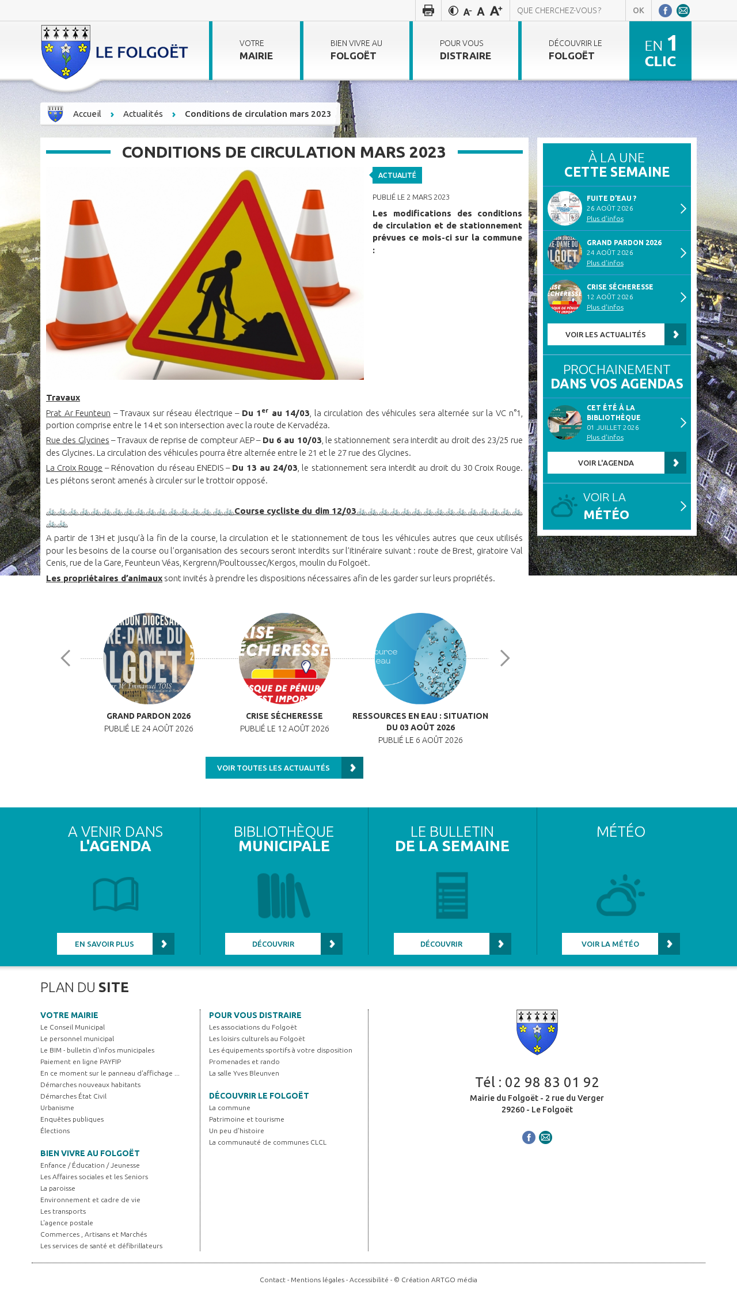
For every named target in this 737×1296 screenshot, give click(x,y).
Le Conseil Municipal (72, 1027)
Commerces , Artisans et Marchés (93, 1234)
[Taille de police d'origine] (480, 10)
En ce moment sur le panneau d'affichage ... (110, 1073)
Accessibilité (369, 1279)
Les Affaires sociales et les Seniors (94, 1176)
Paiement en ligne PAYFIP (80, 1061)
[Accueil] (116, 50)
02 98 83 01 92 (552, 1082)
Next (509, 658)
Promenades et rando (244, 1061)
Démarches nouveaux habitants (90, 1084)
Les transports (63, 1211)
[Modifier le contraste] (453, 10)
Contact (273, 1279)
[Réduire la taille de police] (467, 10)
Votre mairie (69, 1015)
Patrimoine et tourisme (246, 1119)
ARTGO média (454, 1279)
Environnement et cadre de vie (90, 1199)
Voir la (606, 506)
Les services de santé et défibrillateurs (101, 1245)
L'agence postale (66, 1222)
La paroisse (57, 1188)
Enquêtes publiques (72, 1119)
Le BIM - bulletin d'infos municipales (97, 1050)
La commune (229, 1107)
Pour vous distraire (255, 1015)
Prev (69, 658)
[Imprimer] (428, 10)
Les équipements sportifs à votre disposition (280, 1050)
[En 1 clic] (660, 50)
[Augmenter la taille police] (496, 10)
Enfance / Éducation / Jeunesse (90, 1165)
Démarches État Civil (73, 1096)
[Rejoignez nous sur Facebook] (665, 10)
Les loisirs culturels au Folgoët (257, 1038)
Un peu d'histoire (236, 1130)
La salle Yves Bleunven (244, 1073)
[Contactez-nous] (683, 10)
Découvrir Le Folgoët (259, 1095)
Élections (55, 1130)
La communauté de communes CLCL (267, 1142)
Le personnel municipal (77, 1038)
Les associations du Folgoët (253, 1027)
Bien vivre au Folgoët (90, 1153)
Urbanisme (57, 1107)
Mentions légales (317, 1279)
